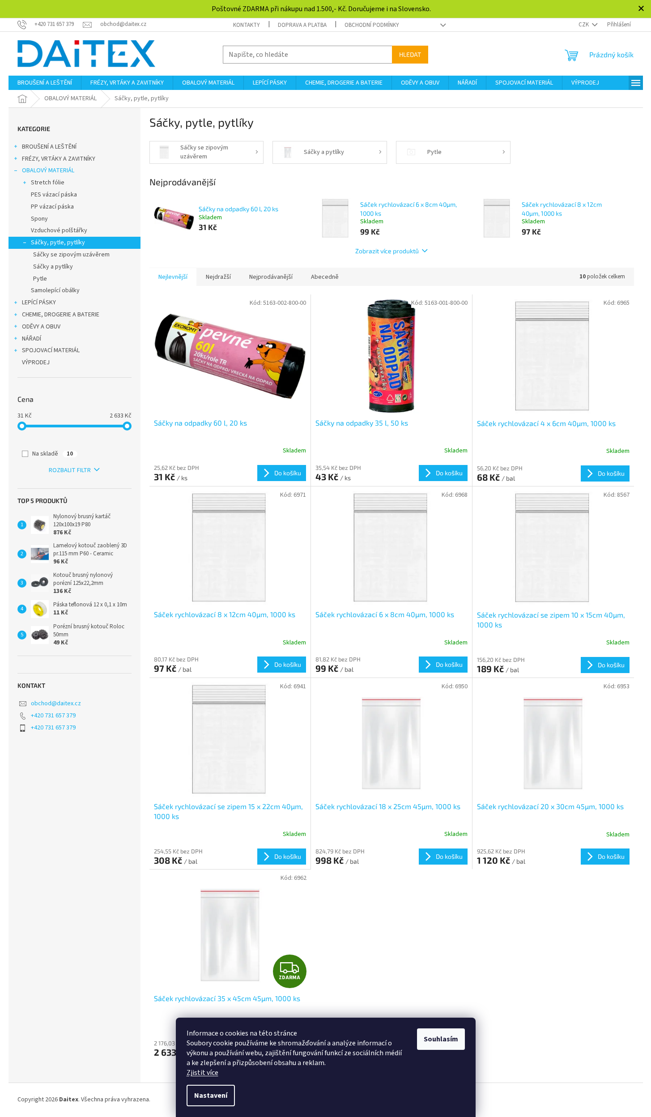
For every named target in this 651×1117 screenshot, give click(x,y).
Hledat (410, 54)
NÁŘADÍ (31, 338)
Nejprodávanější (271, 277)
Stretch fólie (47, 182)
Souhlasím (441, 1039)
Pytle (40, 278)
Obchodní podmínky (372, 25)
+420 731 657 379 (53, 715)
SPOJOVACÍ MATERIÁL (51, 350)
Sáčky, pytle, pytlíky (58, 242)
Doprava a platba (302, 25)
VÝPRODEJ (36, 362)
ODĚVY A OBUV (41, 326)
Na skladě (52, 453)
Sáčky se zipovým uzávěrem (71, 254)
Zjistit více (202, 1073)
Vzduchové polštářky (59, 230)
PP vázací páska (52, 206)
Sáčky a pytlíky (53, 266)
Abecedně (325, 277)
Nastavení (210, 1095)
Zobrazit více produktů (387, 251)
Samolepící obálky (55, 290)
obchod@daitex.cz (56, 703)
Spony (39, 218)
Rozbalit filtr (70, 470)
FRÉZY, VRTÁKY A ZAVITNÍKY (58, 158)
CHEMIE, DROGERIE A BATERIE (60, 314)
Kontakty (246, 25)
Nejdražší (218, 277)
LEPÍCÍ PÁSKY (39, 302)
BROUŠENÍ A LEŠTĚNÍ (49, 146)
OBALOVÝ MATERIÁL (48, 170)
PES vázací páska (54, 194)
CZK (584, 25)
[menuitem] (45, 83)
